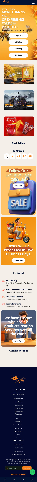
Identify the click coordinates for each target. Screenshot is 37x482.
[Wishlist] (23, 479)
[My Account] (14, 479)
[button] (32, 472)
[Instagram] (16, 390)
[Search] (5, 479)
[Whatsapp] (20, 390)
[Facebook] (13, 390)
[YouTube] (24, 390)
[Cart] (32, 479)
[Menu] (33, 2)
